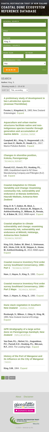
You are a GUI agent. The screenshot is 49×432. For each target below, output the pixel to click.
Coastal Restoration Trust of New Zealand (24, 4)
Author (6, 38)
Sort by (5, 90)
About (18, 397)
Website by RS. (28, 428)
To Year (35, 53)
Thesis (8, 362)
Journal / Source (24, 45)
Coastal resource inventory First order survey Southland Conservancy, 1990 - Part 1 (24, 265)
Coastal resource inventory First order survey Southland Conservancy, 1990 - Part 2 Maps (24, 286)
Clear (44, 70)
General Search (24, 21)
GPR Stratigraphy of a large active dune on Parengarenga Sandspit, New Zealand (24, 332)
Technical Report (13, 161)
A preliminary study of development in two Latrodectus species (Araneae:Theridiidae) (24, 101)
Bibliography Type (12, 60)
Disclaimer (28, 397)
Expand (20, 113)
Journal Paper (28, 134)
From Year (8, 53)
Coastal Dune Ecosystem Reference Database (23, 9)
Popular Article (22, 335)
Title (5, 31)
